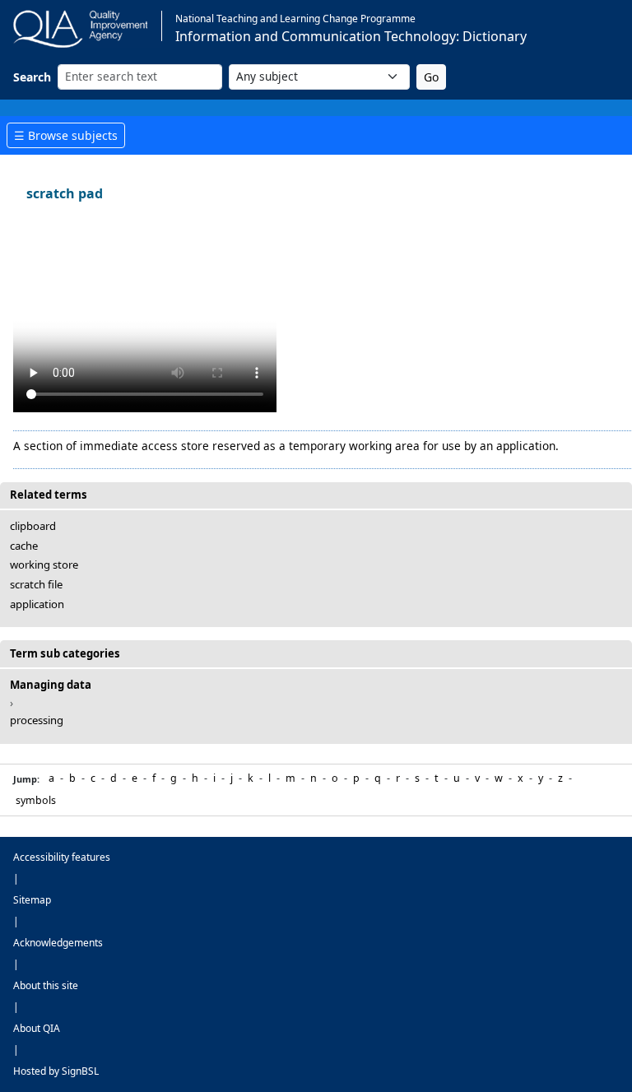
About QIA (36, 1028)
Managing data (50, 684)
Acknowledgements (58, 943)
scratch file (36, 584)
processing (36, 720)
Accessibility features (61, 857)
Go (431, 77)
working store (44, 564)
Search (32, 77)
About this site (45, 985)
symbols (36, 800)
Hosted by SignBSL (56, 1071)
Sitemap (32, 900)
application (37, 604)
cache (24, 545)
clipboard (33, 525)
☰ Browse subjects (66, 135)
